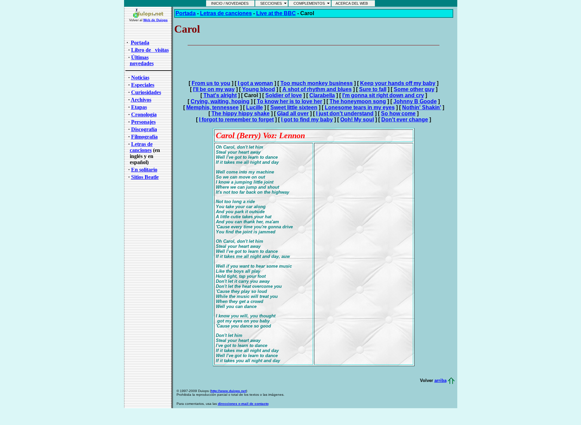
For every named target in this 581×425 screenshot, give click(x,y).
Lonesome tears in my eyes (360, 107)
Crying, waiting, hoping (220, 101)
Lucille (254, 107)
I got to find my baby (307, 119)
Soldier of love (283, 95)
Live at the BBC (276, 13)
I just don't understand (345, 113)
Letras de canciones (141, 147)
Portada (186, 13)
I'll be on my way (214, 89)
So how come (398, 113)
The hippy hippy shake (240, 113)
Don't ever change (404, 119)
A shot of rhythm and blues (317, 89)
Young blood (258, 89)
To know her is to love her (289, 101)
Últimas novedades (142, 60)
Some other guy (414, 89)
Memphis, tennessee (212, 107)
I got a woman (255, 83)
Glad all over (293, 113)
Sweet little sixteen (293, 107)
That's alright (220, 95)
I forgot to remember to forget (236, 119)
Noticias (140, 77)
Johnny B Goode (415, 101)
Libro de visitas (150, 50)
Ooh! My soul (357, 119)
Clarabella (322, 95)
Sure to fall (372, 89)
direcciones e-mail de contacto (243, 403)
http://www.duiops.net (228, 391)
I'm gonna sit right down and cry (383, 95)
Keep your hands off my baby (397, 83)
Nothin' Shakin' (421, 107)
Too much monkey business (316, 83)
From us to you (211, 83)
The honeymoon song (358, 101)
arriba (440, 380)
